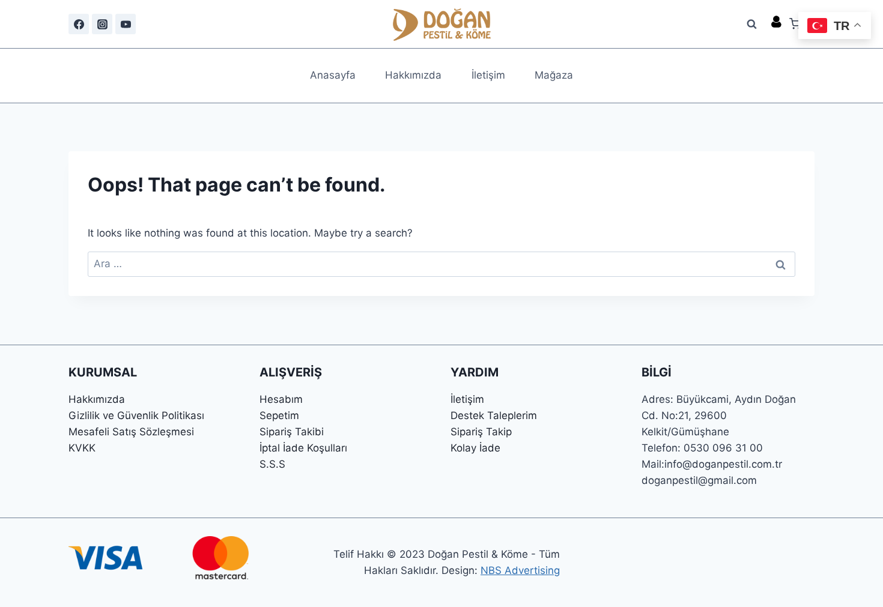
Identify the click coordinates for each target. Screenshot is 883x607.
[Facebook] (78, 24)
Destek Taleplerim (494, 415)
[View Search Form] (752, 24)
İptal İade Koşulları (303, 448)
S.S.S (272, 464)
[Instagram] (102, 24)
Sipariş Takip (481, 432)
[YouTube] (125, 24)
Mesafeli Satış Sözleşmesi (131, 432)
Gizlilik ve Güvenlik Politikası (136, 415)
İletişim (488, 75)
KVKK (82, 448)
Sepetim (279, 415)
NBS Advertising (520, 570)
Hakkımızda (413, 75)
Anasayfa (333, 75)
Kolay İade (475, 448)
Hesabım (281, 399)
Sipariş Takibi (291, 432)
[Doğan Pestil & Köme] (442, 24)
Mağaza (554, 75)
